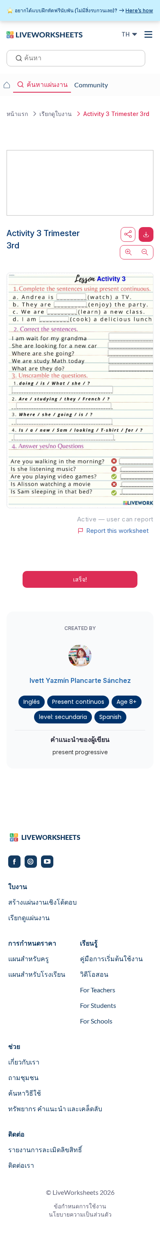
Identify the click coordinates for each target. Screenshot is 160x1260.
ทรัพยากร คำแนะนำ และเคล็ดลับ (55, 1108)
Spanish (110, 717)
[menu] (148, 34)
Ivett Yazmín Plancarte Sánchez (80, 680)
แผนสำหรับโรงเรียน (36, 974)
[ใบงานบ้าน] (6, 84)
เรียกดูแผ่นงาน (29, 917)
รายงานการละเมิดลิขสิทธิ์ (45, 1149)
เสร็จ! (80, 579)
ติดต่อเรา (21, 1165)
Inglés (31, 702)
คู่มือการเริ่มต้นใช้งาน (111, 958)
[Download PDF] (146, 234)
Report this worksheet (117, 531)
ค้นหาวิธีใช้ (24, 1093)
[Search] (16, 57)
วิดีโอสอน (94, 974)
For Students (98, 1005)
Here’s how (139, 10)
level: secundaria (63, 717)
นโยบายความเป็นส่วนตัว (80, 1214)
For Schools (96, 1021)
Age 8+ (127, 702)
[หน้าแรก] (44, 34)
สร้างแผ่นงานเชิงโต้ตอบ (42, 902)
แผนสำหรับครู (28, 958)
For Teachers (97, 990)
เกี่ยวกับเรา (23, 1062)
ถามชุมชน (23, 1077)
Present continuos (78, 702)
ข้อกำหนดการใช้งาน (80, 1206)
